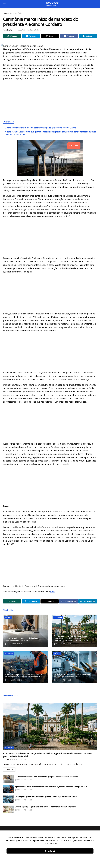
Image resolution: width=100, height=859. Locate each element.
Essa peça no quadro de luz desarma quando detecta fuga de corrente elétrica (72, 675)
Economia (58, 617)
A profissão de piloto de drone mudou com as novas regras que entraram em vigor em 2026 (23, 675)
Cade (20, 13)
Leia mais (10, 768)
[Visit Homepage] (51, 4)
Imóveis (8, 617)
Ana (7, 760)
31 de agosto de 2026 (14, 644)
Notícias (13, 13)
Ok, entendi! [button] (50, 851)
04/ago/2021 (21, 30)
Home (5, 13)
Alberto (9, 30)
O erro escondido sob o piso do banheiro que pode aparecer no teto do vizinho (40, 127)
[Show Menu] (4, 4)
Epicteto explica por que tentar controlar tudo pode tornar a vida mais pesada (45, 807)
